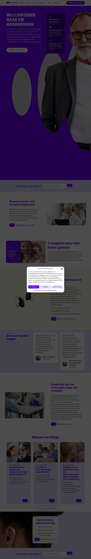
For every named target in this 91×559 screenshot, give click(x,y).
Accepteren (34, 286)
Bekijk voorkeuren (57, 286)
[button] (62, 268)
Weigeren (45, 286)
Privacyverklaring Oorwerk (49, 290)
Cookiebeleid (37, 290)
